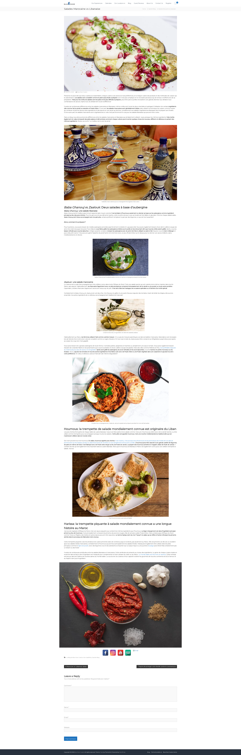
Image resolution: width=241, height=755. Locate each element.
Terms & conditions (156, 752)
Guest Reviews (139, 3)
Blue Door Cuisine (82, 92)
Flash (101, 752)
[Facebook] (105, 653)
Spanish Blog (152, 9)
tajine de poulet (83, 546)
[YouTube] (120, 653)
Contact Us (159, 3)
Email (66, 717)
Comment (68, 685)
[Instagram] (113, 653)
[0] (175, 3)
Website (66, 727)
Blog (129, 3)
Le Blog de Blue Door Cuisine (74, 657)
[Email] (136, 653)
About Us (150, 3)
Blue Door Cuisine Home (170, 752)
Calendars (108, 3)
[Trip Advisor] (128, 653)
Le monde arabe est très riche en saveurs (152, 554)
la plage (151, 546)
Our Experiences (97, 3)
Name (66, 707)
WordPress (122, 752)
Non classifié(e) (87, 657)
